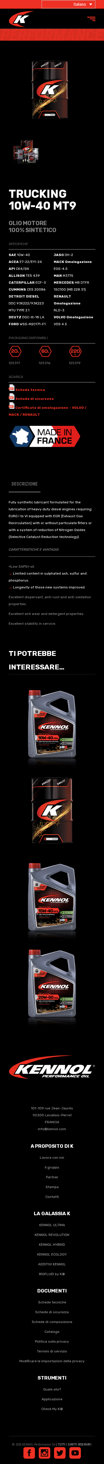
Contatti (52, 1197)
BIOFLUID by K (52, 1274)
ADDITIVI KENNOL (52, 1264)
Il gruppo (52, 1167)
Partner (52, 1177)
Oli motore (60, 728)
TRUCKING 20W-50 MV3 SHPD (52, 980)
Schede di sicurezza (52, 1312)
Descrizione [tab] (25, 484)
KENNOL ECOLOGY (52, 1254)
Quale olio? (52, 1389)
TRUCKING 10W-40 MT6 (52, 720)
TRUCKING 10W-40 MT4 (52, 807)
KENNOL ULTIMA (52, 1225)
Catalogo (52, 1332)
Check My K (52, 1409)
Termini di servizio (52, 1351)
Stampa (52, 1187)
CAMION (41, 728)
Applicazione (52, 1399)
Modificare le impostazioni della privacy (52, 1361)
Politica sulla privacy (52, 1341)
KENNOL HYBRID (52, 1245)
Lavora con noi (52, 1158)
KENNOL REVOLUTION (52, 1235)
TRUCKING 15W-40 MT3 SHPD (52, 893)
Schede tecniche (52, 1302)
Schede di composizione (52, 1322)
